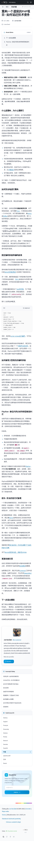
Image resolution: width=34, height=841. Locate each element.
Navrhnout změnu (27, 6)
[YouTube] (13, 836)
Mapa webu (5, 811)
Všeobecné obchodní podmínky (11, 819)
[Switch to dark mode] (3, 836)
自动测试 (22, 566)
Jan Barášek (17, 20)
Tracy (18, 211)
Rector (11, 518)
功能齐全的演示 (23, 346)
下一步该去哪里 (11, 38)
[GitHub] (6, 836)
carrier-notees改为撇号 (18, 336)
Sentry (30, 213)
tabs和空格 (20, 289)
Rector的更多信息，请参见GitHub (15, 552)
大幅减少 (11, 170)
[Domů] (3, 7)
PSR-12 (17, 279)
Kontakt (28, 809)
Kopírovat (27, 308)
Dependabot (28, 573)
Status (4, 815)
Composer (22, 571)
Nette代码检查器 (10, 272)
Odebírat (16, 792)
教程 (7, 7)
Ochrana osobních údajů (13, 822)
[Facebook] (10, 836)
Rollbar (5, 216)
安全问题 (14, 7)
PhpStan (28, 466)
